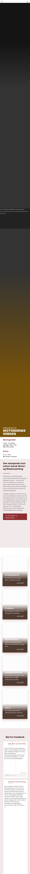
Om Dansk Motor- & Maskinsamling (11, 517)
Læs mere (20, 583)
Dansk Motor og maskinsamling (17, 743)
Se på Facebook (23, 772)
